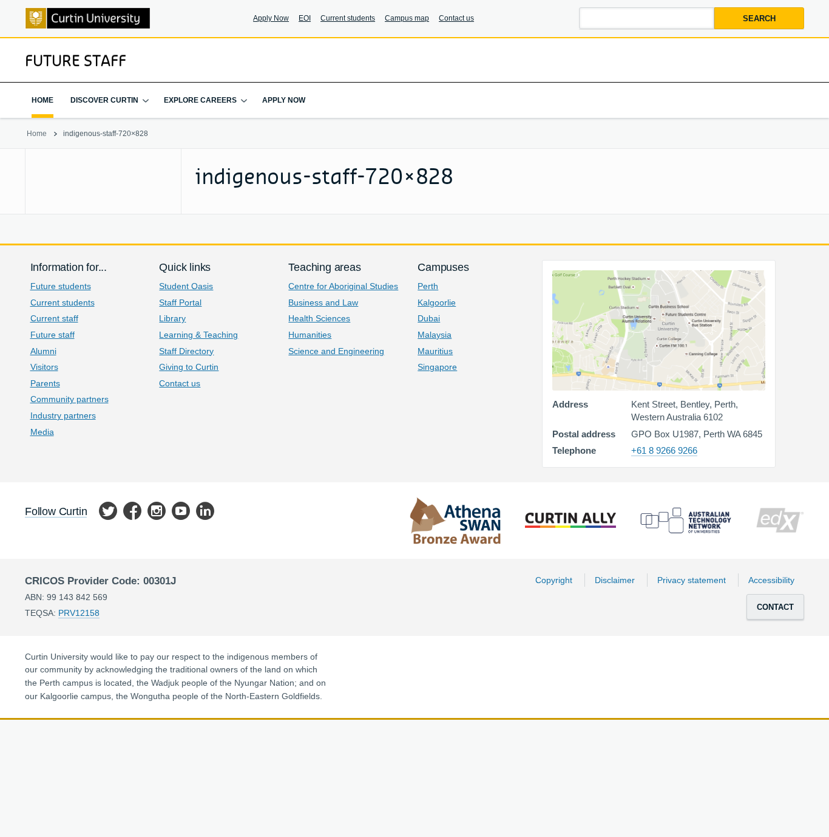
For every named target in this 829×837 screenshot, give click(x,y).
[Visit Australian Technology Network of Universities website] (685, 520)
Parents (45, 383)
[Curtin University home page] (88, 18)
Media (42, 432)
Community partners (69, 399)
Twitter (108, 512)
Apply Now (271, 18)
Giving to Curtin (188, 367)
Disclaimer (615, 580)
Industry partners (63, 415)
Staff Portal (180, 302)
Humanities (309, 335)
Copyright (553, 580)
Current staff (54, 318)
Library (172, 318)
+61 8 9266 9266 (664, 450)
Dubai (429, 318)
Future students (60, 286)
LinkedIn (205, 512)
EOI (305, 18)
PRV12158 (79, 613)
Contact (775, 607)
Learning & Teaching (198, 335)
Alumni (43, 351)
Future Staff (75, 60)
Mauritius (435, 351)
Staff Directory (186, 351)
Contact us (456, 18)
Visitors (44, 367)
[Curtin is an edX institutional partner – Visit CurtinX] (780, 520)
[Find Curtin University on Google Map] (658, 330)
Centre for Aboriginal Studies (343, 286)
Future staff (52, 335)
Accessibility (771, 580)
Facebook (132, 512)
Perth (428, 286)
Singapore (437, 367)
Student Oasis (186, 286)
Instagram (156, 512)
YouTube (181, 512)
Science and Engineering (336, 351)
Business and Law (323, 302)
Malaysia (435, 335)
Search (759, 18)
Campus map (407, 18)
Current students (347, 18)
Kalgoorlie (437, 302)
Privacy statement (691, 580)
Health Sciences (319, 318)
